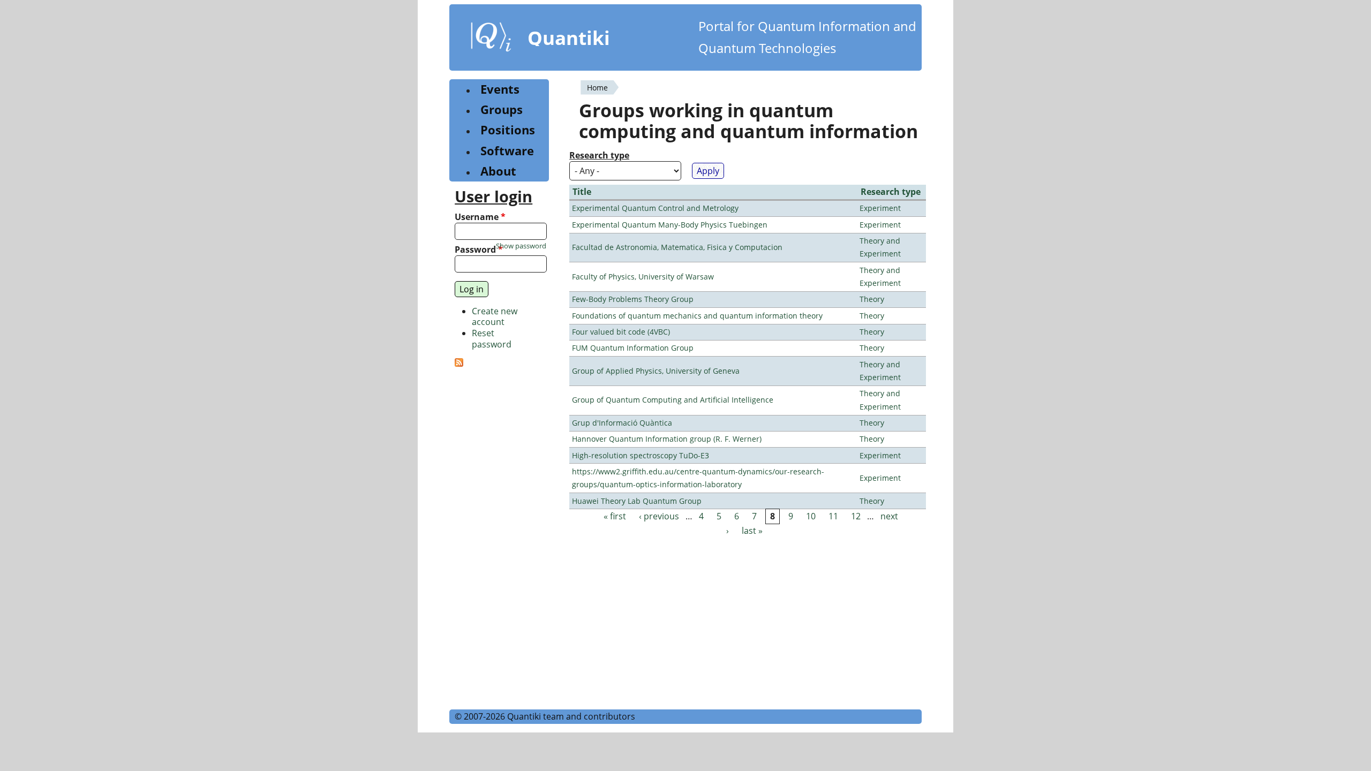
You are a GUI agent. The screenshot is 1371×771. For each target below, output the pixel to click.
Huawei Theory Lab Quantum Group (637, 501)
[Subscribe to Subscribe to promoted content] (459, 363)
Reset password (491, 338)
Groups (501, 109)
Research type (599, 155)
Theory (872, 299)
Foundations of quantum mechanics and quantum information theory (697, 316)
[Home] (491, 39)
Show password (521, 246)
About (498, 171)
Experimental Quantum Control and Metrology (655, 208)
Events (499, 89)
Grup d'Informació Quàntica (622, 423)
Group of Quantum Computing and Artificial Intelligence (672, 400)
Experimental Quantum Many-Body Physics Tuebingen (669, 225)
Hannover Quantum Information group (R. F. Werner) (667, 439)
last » (752, 531)
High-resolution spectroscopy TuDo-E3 (640, 455)
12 (856, 516)
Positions (507, 130)
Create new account (494, 316)
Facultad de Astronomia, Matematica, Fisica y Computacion (677, 247)
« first (615, 516)
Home (597, 87)
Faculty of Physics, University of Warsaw (643, 276)
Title (581, 192)
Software (507, 150)
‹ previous (659, 516)
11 (833, 516)
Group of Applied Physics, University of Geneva (656, 371)
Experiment (880, 208)
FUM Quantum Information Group (633, 348)
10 (811, 516)
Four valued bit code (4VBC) (621, 332)
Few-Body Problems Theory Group (633, 299)
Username (480, 217)
